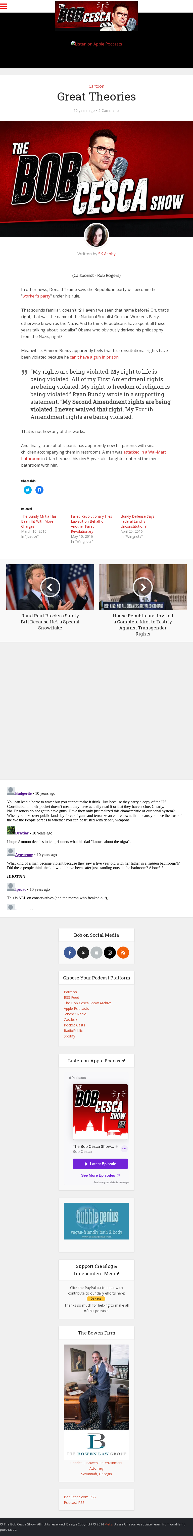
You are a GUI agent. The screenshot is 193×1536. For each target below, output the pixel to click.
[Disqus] (96, 712)
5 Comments (109, 110)
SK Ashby (107, 254)
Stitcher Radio (75, 1014)
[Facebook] (70, 953)
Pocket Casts (74, 1025)
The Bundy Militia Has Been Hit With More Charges (39, 521)
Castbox (70, 1019)
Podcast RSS (74, 1502)
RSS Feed (71, 997)
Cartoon (96, 86)
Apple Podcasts (76, 1008)
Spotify (69, 1036)
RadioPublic (73, 1030)
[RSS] (123, 953)
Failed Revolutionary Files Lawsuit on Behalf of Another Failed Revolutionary (91, 524)
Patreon (70, 991)
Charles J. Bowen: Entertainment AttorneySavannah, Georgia (96, 1468)
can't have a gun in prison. (94, 357)
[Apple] (96, 953)
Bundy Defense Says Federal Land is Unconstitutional (137, 521)
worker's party (36, 296)
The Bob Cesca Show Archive (88, 1003)
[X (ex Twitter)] (83, 953)
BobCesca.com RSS (80, 1497)
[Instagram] (110, 953)
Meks (109, 1524)
